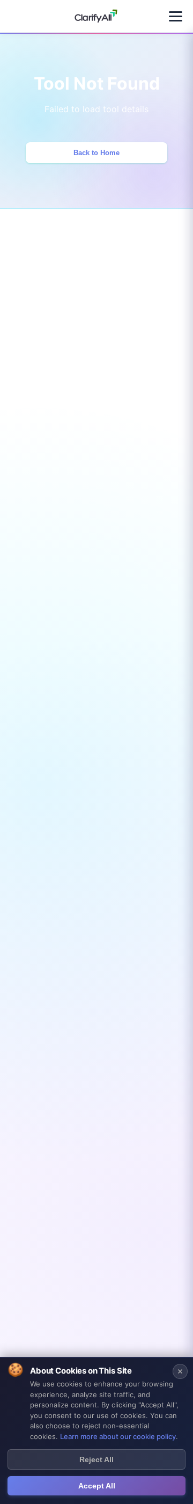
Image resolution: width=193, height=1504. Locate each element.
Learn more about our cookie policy (118, 1436)
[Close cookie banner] (180, 1371)
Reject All (96, 1459)
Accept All (96, 1485)
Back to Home (96, 153)
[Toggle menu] (176, 16)
